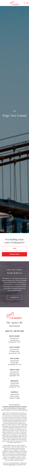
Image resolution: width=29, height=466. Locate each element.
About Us (8, 331)
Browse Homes (14, 254)
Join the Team (18, 331)
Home (14, 248)
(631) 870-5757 (14, 338)
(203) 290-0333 (14, 394)
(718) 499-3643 (14, 383)
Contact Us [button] (14, 297)
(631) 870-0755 (14, 349)
